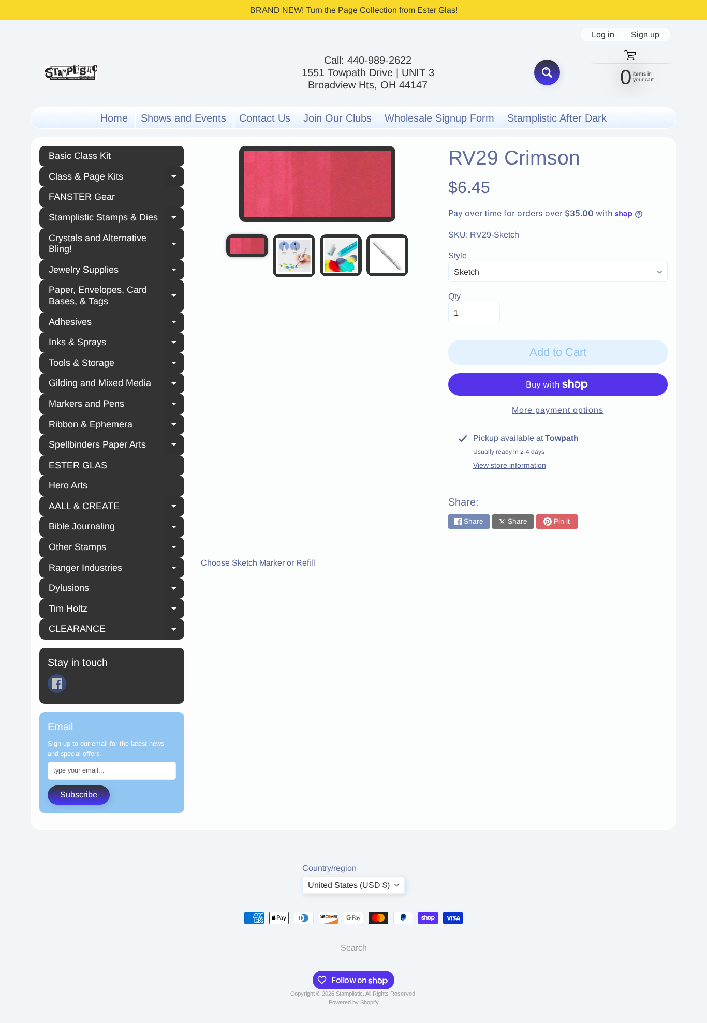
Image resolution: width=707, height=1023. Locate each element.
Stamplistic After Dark (557, 118)
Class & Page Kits (116, 178)
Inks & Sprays (116, 343)
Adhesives (116, 323)
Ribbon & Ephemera (116, 426)
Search (354, 947)
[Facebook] (57, 683)
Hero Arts (68, 485)
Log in (603, 35)
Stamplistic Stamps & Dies (116, 219)
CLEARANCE (116, 630)
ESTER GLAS (78, 465)
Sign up (645, 35)
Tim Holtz (116, 610)
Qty (454, 296)
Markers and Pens (116, 405)
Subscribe (78, 794)
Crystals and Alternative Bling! (116, 244)
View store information (509, 465)
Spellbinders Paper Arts (116, 446)
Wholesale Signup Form (439, 118)
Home (114, 118)
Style (457, 255)
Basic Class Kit (80, 156)
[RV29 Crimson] (247, 245)
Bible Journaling (116, 528)
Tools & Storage (116, 364)
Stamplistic (349, 993)
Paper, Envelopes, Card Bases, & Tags (116, 295)
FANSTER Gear (82, 196)
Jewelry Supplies (116, 271)
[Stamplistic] (71, 72)
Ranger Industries (116, 569)
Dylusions (116, 589)
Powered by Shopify (354, 1002)
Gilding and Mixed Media (116, 384)
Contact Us (264, 118)
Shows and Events (183, 118)
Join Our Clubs (337, 118)
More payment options (557, 410)
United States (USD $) (349, 885)
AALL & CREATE (116, 507)
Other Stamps (116, 548)
